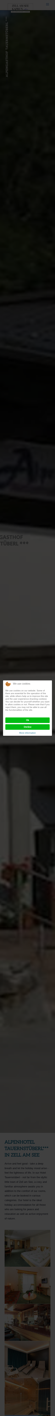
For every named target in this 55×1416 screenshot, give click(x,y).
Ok (27, 720)
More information (27, 733)
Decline (27, 727)
